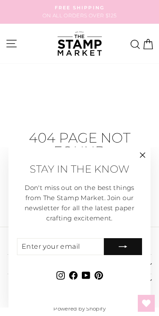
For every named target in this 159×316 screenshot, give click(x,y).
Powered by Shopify (79, 308)
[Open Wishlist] (146, 303)
